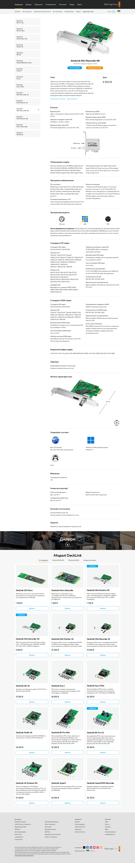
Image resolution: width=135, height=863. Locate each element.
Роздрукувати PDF (94, 68)
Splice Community (80, 832)
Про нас (107, 824)
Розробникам (51, 4)
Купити (32, 608)
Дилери (28, 4)
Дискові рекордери (20, 832)
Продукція (19, 4)
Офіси (106, 822)
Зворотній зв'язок (80, 827)
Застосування (27, 11)
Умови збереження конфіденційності (24, 855)
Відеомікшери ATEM (20, 827)
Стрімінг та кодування (51, 837)
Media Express (69, 11)
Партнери (108, 827)
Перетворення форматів (52, 822)
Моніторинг (48, 827)
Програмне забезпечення (42, 11)
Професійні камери (20, 822)
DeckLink (17, 11)
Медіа (72, 4)
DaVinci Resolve (23, 824)
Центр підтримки (80, 824)
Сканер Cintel (18, 839)
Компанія (62, 4)
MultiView (47, 832)
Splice (79, 4)
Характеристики (88, 11)
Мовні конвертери (50, 824)
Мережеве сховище (50, 829)
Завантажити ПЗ (72, 99)
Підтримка (39, 4)
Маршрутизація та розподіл (53, 834)
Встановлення (57, 11)
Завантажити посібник (57, 99)
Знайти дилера (74, 68)
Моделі (78, 11)
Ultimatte (17, 829)
